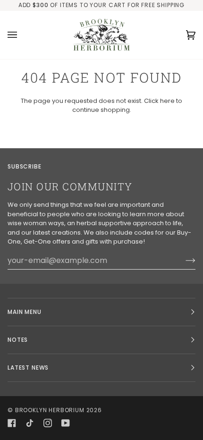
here (167, 100)
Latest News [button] (28, 368)
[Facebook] (12, 423)
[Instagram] (47, 423)
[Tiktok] (29, 423)
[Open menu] (22, 35)
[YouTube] (65, 423)
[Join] (182, 260)
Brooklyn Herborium (50, 410)
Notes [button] (18, 340)
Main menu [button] (25, 312)
